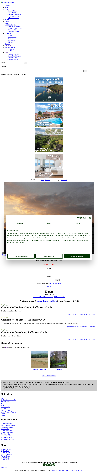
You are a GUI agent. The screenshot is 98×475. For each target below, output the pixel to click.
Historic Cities (12, 30)
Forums (3, 414)
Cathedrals (11, 40)
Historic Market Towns (15, 28)
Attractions (8, 33)
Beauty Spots (12, 37)
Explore (7, 21)
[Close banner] (90, 218)
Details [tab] (49, 223)
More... (10, 42)
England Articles (13, 54)
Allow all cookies (77, 256)
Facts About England (14, 56)
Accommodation (10, 47)
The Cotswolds (5, 434)
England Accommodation (8, 400)
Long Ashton (46, 376)
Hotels (10, 51)
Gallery (53, 301)
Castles (10, 38)
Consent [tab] (20, 223)
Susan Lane (42, 301)
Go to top (4, 467)
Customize (47, 256)
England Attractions (7, 430)
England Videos (13, 57)
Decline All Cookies (21, 256)
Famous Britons (5, 456)
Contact (3, 415)
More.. (7, 52)
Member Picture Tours (7, 439)
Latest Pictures (12, 11)
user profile (83, 314)
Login (2, 405)
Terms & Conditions (57, 470)
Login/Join (8, 45)
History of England (6, 454)
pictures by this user (73, 314)
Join (2, 403)
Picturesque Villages (14, 26)
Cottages (11, 49)
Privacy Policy (69, 470)
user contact (91, 314)
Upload (7, 19)
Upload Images (5, 407)
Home (6, 7)
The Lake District (6, 436)
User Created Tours (14, 16)
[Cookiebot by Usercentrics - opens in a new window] (77, 217)
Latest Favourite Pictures (8, 412)
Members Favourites (14, 14)
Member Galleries (13, 18)
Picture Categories (6, 437)
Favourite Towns (13, 31)
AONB (10, 35)
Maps (6, 23)
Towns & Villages (10, 25)
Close (49, 287)
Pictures (7, 9)
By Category (12, 12)
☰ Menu (7, 6)
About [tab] (78, 223)
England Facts (5, 451)
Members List (5, 408)
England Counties (6, 423)
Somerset (53, 376)
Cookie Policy (79, 470)
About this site (5, 401)
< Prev (3, 255)
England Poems (13, 59)
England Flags (5, 458)
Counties (7, 44)
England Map (5, 459)
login (6, 347)
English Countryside (7, 432)
